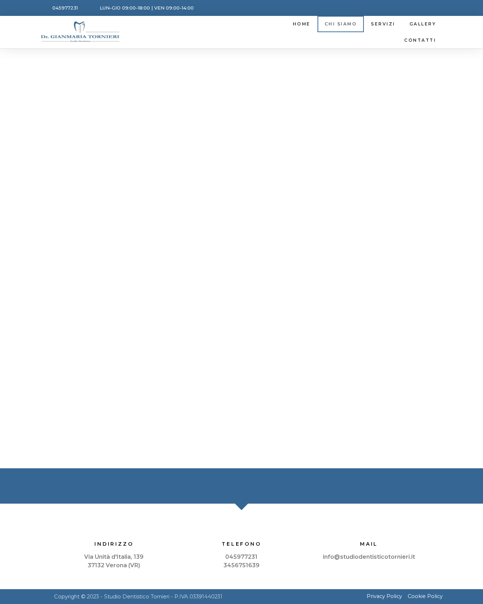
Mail (369, 544)
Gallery (422, 24)
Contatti (420, 40)
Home (301, 24)
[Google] (435, 8)
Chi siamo (341, 24)
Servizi (383, 24)
